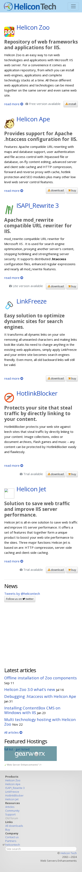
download (57, 190)
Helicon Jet (12, 799)
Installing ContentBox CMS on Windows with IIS (32, 710)
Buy (7, 829)
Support (10, 814)
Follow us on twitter (20, 599)
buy (73, 190)
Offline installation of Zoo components (40, 677)
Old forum (11, 818)
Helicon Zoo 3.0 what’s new (29, 689)
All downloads (14, 826)
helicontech (12, 845)
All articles (12, 732)
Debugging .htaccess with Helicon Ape (40, 696)
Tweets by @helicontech (22, 593)
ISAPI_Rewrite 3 (15, 788)
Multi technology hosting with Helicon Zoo (40, 722)
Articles (10, 807)
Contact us (12, 837)
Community (12, 810)
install (72, 104)
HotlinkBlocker (14, 795)
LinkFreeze (12, 792)
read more (12, 104)
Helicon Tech (69, 853)
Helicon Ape (12, 784)
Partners (10, 841)
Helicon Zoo (12, 780)
